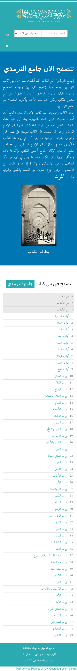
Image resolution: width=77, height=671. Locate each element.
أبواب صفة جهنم (59, 569)
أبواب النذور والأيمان (57, 442)
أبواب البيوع (61, 403)
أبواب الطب (61, 496)
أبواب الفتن (62, 529)
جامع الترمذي (23, 68)
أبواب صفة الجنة (59, 562)
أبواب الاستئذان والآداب (54, 589)
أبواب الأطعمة (60, 476)
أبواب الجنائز (61, 376)
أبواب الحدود (61, 423)
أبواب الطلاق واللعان (57, 396)
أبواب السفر (63, 349)
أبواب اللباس (61, 469)
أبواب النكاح (61, 383)
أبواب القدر (62, 522)
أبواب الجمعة (63, 336)
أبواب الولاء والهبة (58, 516)
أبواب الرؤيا (62, 536)
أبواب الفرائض (60, 502)
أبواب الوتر (63, 329)
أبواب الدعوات (60, 629)
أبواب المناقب (61, 635)
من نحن (39, 654)
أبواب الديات (61, 416)
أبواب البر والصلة (59, 489)
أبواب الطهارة (62, 316)
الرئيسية (51, 654)
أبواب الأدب (61, 595)
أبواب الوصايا (61, 509)
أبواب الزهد (62, 549)
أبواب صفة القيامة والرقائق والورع (51, 555)
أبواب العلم (62, 582)
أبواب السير (62, 449)
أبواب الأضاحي (60, 436)
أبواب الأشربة (60, 482)
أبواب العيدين (62, 343)
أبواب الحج (63, 369)
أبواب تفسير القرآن (58, 622)
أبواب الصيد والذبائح (57, 429)
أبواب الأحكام (60, 409)
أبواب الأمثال (61, 602)
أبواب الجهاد (61, 462)
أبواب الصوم (62, 363)
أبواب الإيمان (61, 575)
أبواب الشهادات (59, 542)
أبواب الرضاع (61, 389)
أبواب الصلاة (62, 323)
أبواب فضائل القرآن (58, 609)
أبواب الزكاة (63, 356)
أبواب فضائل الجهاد (58, 456)
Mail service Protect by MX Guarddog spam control (46, 668)
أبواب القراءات (60, 615)
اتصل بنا (27, 654)
